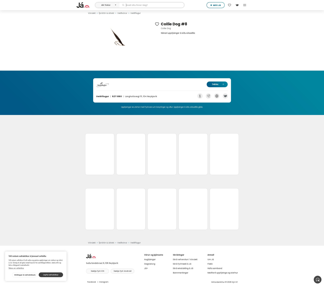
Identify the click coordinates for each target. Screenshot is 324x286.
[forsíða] (85, 5)
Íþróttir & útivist (106, 13)
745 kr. (215, 84)
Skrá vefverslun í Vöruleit (185, 259)
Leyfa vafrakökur (50, 275)
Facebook (91, 282)
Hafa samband (214, 268)
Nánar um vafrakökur (16, 268)
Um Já (210, 259)
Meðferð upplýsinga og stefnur (222, 272)
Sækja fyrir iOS (97, 271)
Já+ (146, 268)
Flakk (210, 263)
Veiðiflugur (135, 13)
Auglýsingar (150, 259)
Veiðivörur (122, 13)
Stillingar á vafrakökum (25, 275)
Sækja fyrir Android (122, 271)
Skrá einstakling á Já (183, 268)
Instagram (103, 282)
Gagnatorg (149, 263)
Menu (244, 5)
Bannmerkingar (180, 272)
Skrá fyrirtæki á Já (182, 263)
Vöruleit (92, 13)
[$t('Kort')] (237, 5)
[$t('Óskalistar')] (229, 5)
